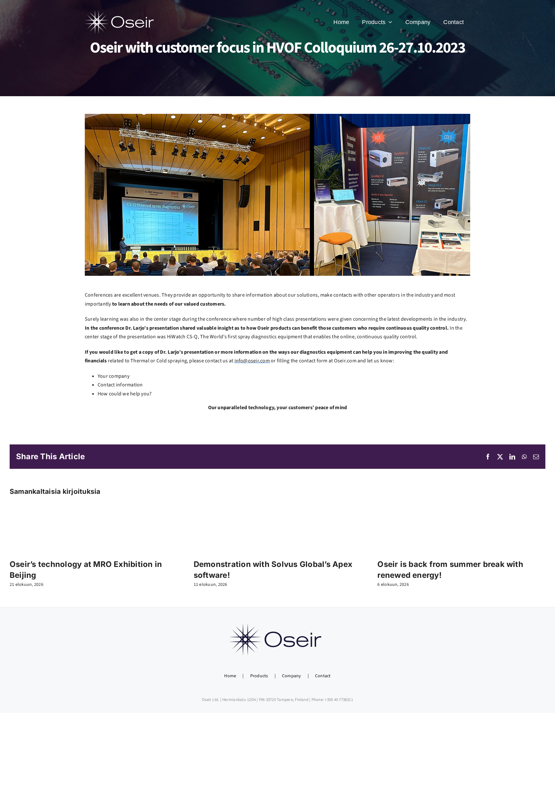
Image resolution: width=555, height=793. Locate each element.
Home (230, 676)
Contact (323, 676)
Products (259, 676)
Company (291, 676)
